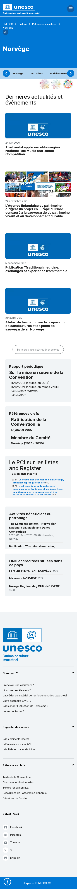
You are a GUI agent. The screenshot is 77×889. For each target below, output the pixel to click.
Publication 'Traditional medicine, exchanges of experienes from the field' (37, 269)
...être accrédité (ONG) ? (17, 700)
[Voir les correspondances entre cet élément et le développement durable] (68, 84)
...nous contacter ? (13, 711)
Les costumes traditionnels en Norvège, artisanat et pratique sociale (38, 481)
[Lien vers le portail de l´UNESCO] (26, 7)
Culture (22, 24)
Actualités (37, 73)
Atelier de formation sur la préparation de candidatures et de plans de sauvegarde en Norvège (35, 325)
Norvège (18, 73)
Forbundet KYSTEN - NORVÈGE (30, 570)
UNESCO (8, 24)
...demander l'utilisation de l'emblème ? (25, 705)
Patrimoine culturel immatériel (21, 13)
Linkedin (15, 857)
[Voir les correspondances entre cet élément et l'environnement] (56, 84)
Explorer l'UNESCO (36, 883)
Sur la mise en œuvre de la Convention (36, 375)
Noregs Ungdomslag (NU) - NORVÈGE (34, 586)
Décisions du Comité (15, 798)
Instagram (15, 834)
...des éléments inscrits (16, 738)
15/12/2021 (18, 391)
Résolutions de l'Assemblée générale (25, 792)
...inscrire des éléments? (17, 690)
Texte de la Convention (17, 777)
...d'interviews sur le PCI (17, 744)
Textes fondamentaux (16, 787)
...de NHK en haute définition (19, 749)
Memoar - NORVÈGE (23, 578)
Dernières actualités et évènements (38, 349)
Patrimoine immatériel (44, 24)
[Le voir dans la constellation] (44, 84)
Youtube (15, 842)
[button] (5, 34)
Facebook (16, 827)
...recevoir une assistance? (18, 684)
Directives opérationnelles (18, 782)
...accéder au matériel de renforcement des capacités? (35, 695)
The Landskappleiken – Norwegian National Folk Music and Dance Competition (32, 150)
